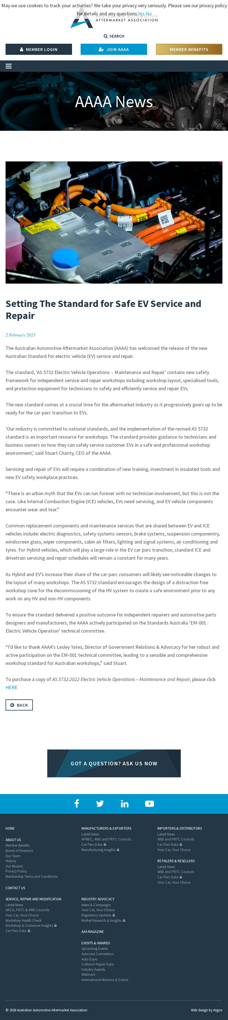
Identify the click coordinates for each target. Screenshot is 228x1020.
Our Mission (14, 866)
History (11, 861)
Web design (199, 1010)
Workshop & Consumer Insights (29, 925)
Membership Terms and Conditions (32, 876)
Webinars (88, 974)
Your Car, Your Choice (173, 849)
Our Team (13, 856)
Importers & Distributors (179, 828)
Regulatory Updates (96, 915)
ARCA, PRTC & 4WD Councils (27, 910)
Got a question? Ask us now (114, 763)
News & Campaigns (96, 905)
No (149, 13)
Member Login (41, 49)
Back (22, 705)
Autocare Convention (97, 954)
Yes (141, 13)
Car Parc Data (91, 844)
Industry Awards (93, 969)
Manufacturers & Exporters (106, 828)
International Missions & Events (104, 979)
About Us (13, 839)
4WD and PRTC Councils (175, 839)
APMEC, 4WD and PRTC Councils (106, 839)
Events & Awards (95, 943)
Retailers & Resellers (176, 861)
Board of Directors (19, 850)
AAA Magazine (92, 931)
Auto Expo (89, 959)
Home (10, 828)
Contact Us (15, 888)
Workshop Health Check (23, 920)
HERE (12, 687)
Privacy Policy (16, 871)
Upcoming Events (94, 948)
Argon (217, 1010)
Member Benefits (189, 49)
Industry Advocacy (98, 899)
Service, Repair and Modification (33, 899)
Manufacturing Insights (98, 849)
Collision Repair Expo (97, 964)
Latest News (90, 834)
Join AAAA (117, 49)
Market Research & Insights (101, 920)
